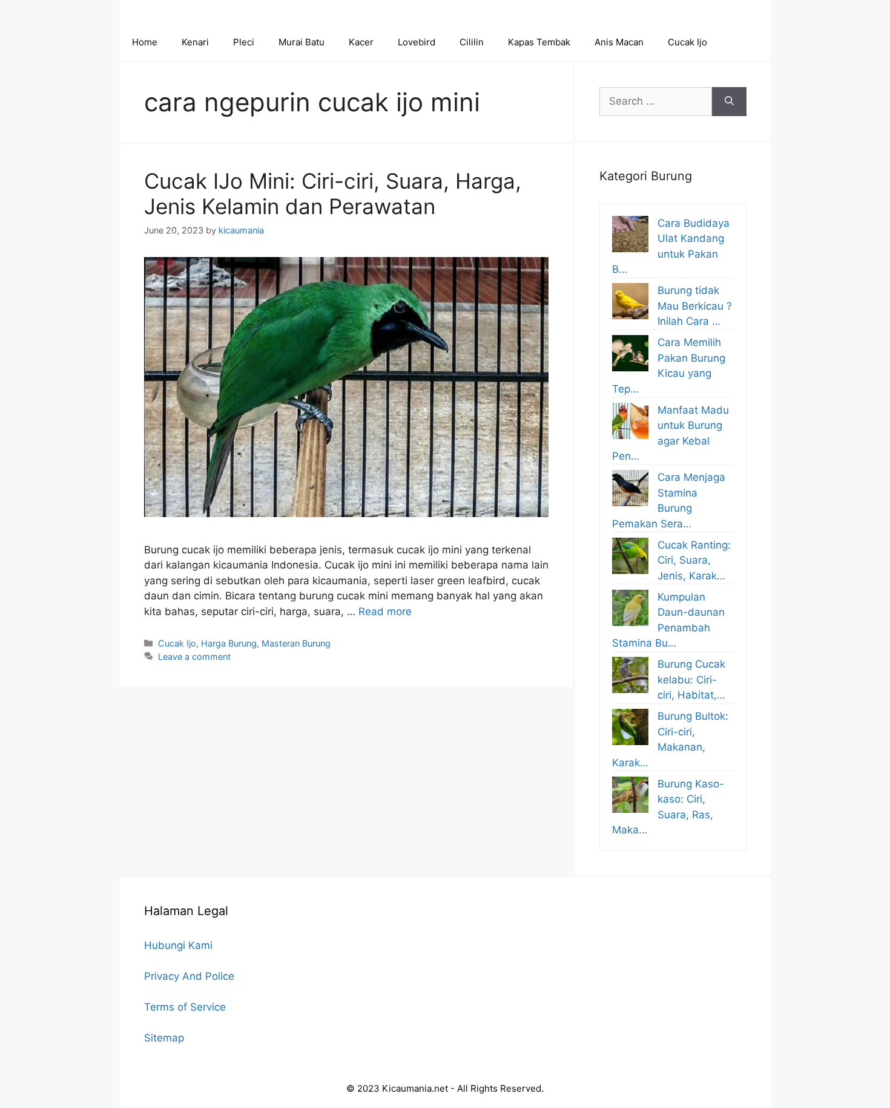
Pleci (243, 42)
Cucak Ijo (687, 42)
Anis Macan (619, 42)
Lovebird (416, 42)
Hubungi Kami (178, 945)
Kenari (195, 42)
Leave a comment (194, 656)
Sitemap (164, 1038)
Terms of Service (185, 1007)
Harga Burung (229, 643)
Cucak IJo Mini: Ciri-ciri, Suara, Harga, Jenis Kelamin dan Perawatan (332, 193)
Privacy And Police (189, 976)
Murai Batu (302, 42)
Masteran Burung (296, 643)
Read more (385, 611)
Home (144, 42)
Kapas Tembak (539, 42)
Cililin (472, 42)
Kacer (361, 42)
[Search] (729, 101)
